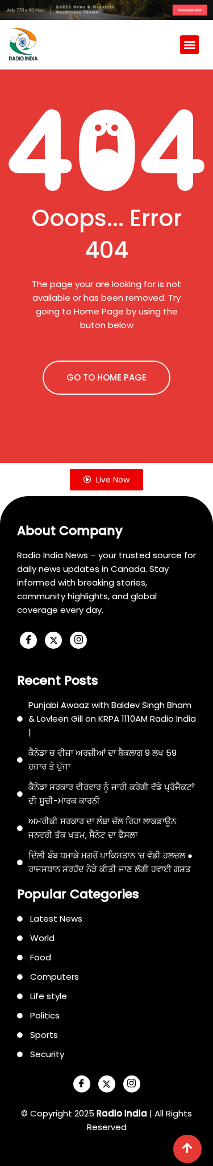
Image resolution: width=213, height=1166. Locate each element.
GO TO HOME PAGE (106, 377)
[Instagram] (78, 640)
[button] (189, 44)
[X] (53, 640)
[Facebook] (28, 640)
